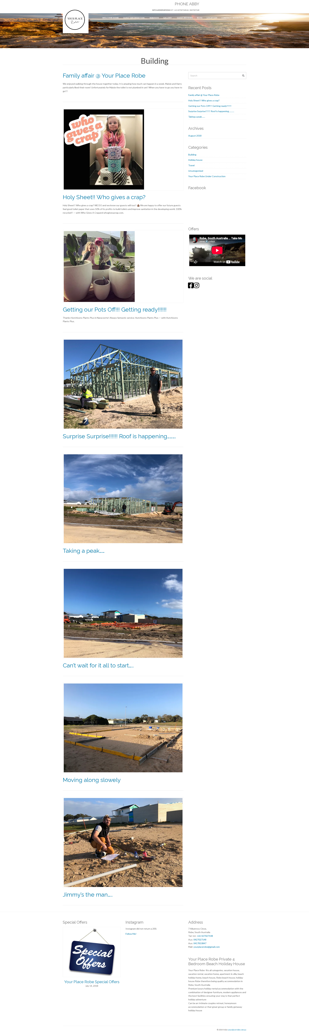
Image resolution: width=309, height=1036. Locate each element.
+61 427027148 (205, 936)
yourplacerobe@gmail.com (206, 946)
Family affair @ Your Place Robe (104, 75)
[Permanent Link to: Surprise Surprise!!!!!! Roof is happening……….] (123, 383)
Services (154, 18)
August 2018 (194, 135)
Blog (199, 18)
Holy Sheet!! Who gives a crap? (104, 197)
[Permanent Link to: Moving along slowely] (123, 727)
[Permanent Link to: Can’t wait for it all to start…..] (123, 613)
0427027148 (199, 939)
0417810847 (199, 943)
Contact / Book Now (232, 18)
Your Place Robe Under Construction (206, 176)
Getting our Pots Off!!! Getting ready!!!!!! (115, 309)
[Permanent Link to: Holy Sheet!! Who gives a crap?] (104, 149)
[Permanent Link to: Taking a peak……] (123, 498)
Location (212, 18)
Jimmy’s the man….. (88, 894)
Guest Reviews (185, 18)
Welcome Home (110, 18)
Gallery (167, 18)
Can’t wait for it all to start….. (98, 665)
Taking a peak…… (84, 550)
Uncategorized (195, 170)
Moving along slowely (92, 779)
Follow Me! (131, 933)
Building (192, 154)
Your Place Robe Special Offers (91, 981)
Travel (191, 165)
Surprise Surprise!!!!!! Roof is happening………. (119, 436)
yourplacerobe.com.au (237, 1030)
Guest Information (133, 18)
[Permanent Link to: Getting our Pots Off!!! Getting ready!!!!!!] (99, 266)
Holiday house (195, 160)
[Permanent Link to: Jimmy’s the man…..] (123, 842)
